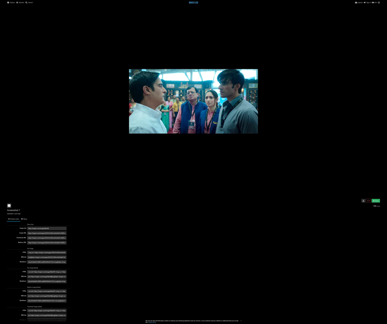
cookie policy (152, 322)
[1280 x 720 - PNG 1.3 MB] (363, 201)
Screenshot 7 (13, 210)
